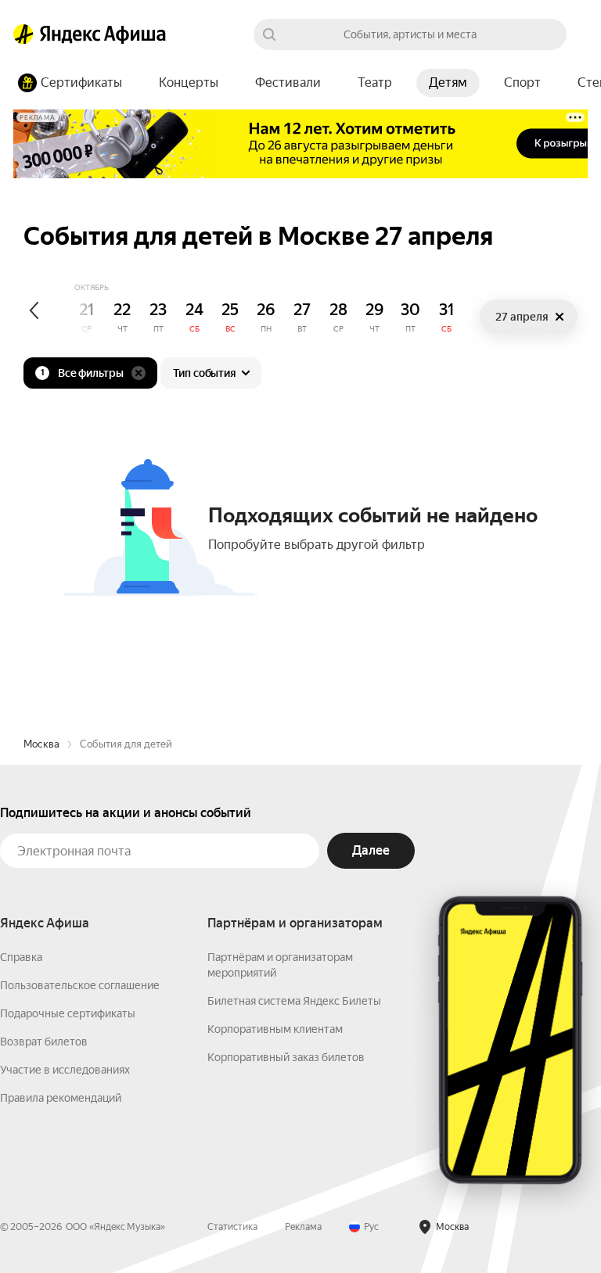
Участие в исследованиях (65, 1069)
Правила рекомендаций (60, 1098)
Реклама (303, 1226)
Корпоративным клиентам (275, 1029)
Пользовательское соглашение (80, 985)
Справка (21, 957)
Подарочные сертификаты (67, 1013)
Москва (41, 744)
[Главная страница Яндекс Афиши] (23, 34)
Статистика (232, 1226)
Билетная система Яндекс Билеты (294, 1001)
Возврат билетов (44, 1041)
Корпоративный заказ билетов (286, 1057)
